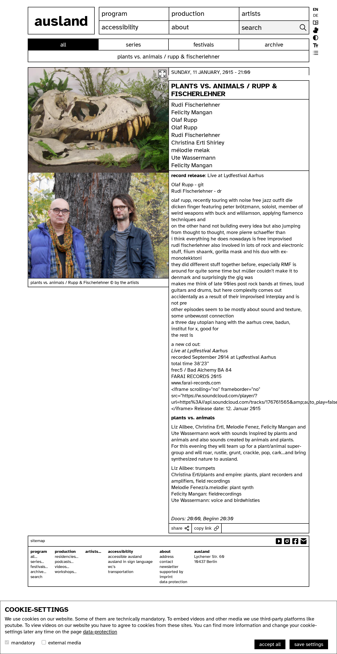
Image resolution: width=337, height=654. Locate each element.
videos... (62, 566)
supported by (171, 571)
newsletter (169, 566)
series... (37, 561)
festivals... (39, 566)
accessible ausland (125, 556)
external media (64, 643)
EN (315, 9)
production (65, 551)
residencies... (66, 556)
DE (315, 15)
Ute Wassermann (193, 157)
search (36, 576)
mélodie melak (190, 150)
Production (187, 13)
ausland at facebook (295, 541)
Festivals (203, 44)
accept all (270, 644)
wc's (111, 566)
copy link (203, 528)
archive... (38, 571)
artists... (93, 551)
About (180, 27)
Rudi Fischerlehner (195, 105)
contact (166, 561)
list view (315, 53)
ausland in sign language (130, 561)
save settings (308, 644)
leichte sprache (315, 22)
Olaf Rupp (184, 120)
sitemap (37, 540)
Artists (251, 13)
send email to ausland (304, 541)
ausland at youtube (279, 541)
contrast (315, 38)
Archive (274, 44)
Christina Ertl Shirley (197, 142)
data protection (173, 581)
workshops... (66, 571)
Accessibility (120, 27)
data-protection (100, 632)
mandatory (23, 643)
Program (114, 13)
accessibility (120, 551)
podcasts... (64, 561)
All (63, 44)
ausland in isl (315, 30)
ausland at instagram (287, 541)
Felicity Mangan (191, 112)
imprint (166, 576)
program (38, 551)
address (167, 556)
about (165, 551)
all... (33, 556)
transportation (120, 571)
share (176, 528)
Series (133, 44)
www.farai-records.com (196, 383)
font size (315, 45)
